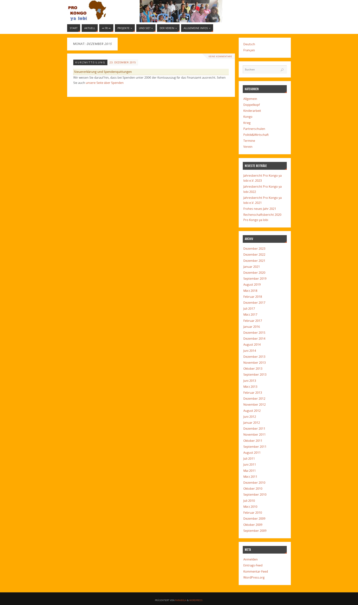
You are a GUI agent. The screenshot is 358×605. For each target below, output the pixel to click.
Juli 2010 (249, 501)
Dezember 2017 (254, 303)
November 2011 (254, 434)
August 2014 (252, 344)
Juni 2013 (249, 381)
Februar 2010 (252, 513)
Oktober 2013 (252, 369)
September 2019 (254, 279)
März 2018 (250, 291)
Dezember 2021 (254, 261)
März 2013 (250, 387)
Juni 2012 (249, 417)
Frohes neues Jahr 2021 (259, 209)
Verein (247, 147)
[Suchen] (282, 70)
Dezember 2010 (254, 483)
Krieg (247, 123)
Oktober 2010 (252, 488)
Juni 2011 (249, 464)
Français (249, 50)
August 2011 (252, 453)
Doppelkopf (251, 105)
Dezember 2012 (254, 399)
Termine (249, 141)
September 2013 (254, 374)
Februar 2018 (252, 297)
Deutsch (249, 44)
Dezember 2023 (254, 249)
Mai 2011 (249, 471)
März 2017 (250, 314)
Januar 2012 (251, 423)
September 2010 (254, 494)
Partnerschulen (254, 129)
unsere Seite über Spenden (105, 83)
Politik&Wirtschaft (256, 135)
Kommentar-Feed (255, 571)
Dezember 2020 (254, 273)
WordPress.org (254, 577)
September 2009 (254, 531)
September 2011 (254, 447)
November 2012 (254, 404)
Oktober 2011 (252, 441)
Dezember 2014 (254, 339)
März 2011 (250, 477)
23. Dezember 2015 (122, 62)
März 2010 (250, 507)
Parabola (180, 600)
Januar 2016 (251, 327)
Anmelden (250, 559)
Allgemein (250, 99)
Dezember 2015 (254, 333)
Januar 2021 (251, 267)
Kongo (247, 117)
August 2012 (252, 411)
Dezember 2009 (254, 518)
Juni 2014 (249, 351)
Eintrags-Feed (253, 565)
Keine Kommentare (220, 56)
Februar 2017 (252, 321)
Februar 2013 (252, 393)
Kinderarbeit (252, 111)
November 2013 (254, 363)
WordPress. (196, 600)
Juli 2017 (249, 309)
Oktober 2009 (252, 525)
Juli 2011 (249, 458)
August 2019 (252, 284)
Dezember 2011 (254, 428)
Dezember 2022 (254, 254)
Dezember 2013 (254, 357)
